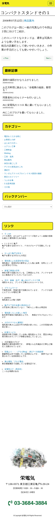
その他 (7, 187)
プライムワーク (11, 288)
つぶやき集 (8, 180)
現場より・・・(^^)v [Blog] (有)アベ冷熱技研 (24, 352)
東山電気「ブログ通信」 (15, 362)
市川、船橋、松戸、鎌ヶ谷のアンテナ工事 (22, 280)
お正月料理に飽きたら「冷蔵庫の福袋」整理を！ (27, 88)
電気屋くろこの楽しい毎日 (16, 313)
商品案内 (29, 20)
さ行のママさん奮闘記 (14, 323)
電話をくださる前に (12, 136)
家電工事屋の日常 (12, 271)
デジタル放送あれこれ (13, 167)
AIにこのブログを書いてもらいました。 (24, 112)
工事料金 (8, 150)
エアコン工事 (9, 146)
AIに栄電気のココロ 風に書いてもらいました (27, 105)
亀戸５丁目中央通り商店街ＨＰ (18, 305)
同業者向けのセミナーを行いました (22, 97)
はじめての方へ (10, 143)
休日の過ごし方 (10, 163)
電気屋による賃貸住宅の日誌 (17, 261)
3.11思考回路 (9, 184)
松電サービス (10, 332)
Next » (48, 58)
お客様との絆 (9, 140)
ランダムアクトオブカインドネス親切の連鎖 (23, 174)
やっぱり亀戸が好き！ (14, 253)
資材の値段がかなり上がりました (21, 80)
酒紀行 (7, 170)
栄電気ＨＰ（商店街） (14, 369)
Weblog (7, 153)
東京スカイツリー (11, 177)
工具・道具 (8, 157)
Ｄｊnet (8, 234)
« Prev (5, 58)
